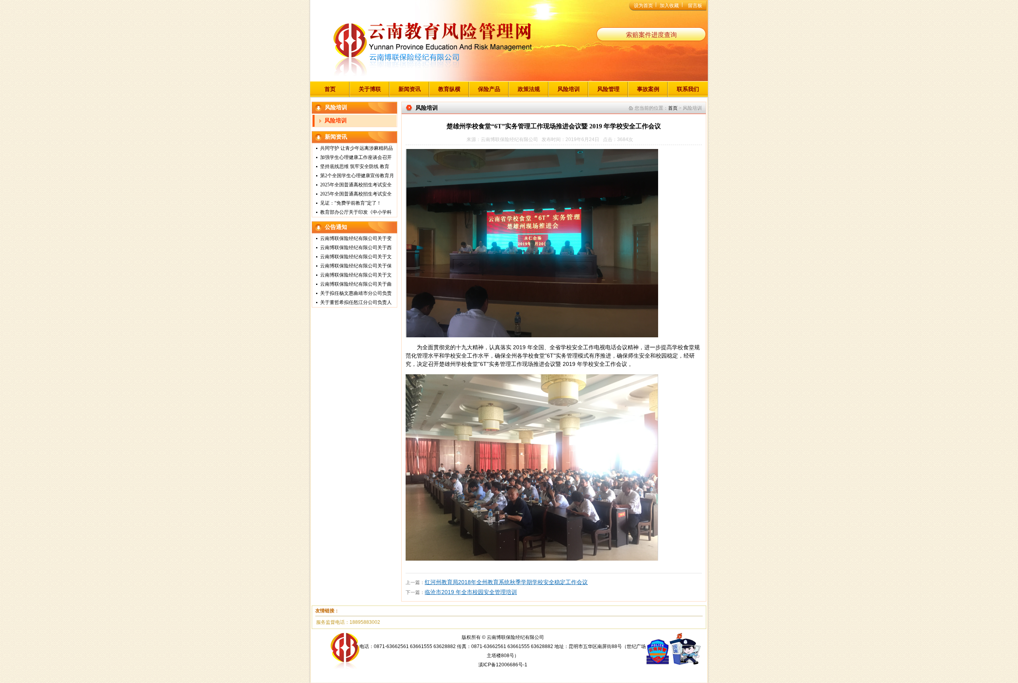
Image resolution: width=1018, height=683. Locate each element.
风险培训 (569, 89)
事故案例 (648, 89)
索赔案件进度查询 (651, 34)
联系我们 (688, 89)
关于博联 (370, 89)
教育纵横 (449, 89)
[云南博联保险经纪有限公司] (432, 51)
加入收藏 (669, 5)
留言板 (695, 5)
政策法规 (529, 89)
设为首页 (643, 5)
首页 (330, 89)
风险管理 (608, 89)
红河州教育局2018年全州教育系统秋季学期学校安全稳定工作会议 (506, 582)
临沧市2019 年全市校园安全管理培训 (471, 592)
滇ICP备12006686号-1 (502, 665)
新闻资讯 (409, 89)
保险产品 (489, 89)
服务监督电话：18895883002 (348, 622)
